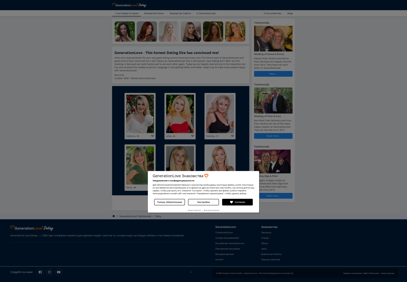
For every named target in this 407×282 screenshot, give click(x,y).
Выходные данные (211, 210)
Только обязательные (169, 202)
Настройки (203, 202)
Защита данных (194, 210)
